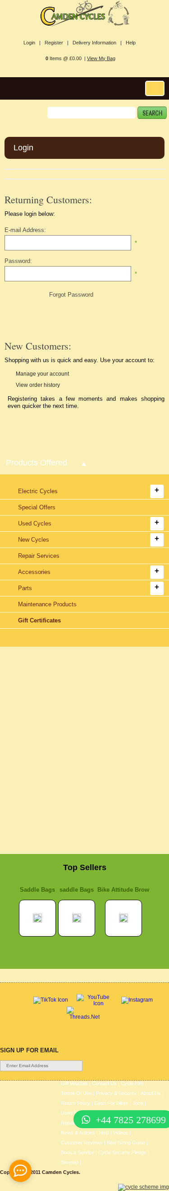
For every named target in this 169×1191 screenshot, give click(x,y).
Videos (120, 1132)
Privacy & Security (116, 1093)
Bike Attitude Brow (123, 889)
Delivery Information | (97, 42)
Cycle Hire (132, 1083)
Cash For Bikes (111, 1103)
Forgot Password (71, 294)
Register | (57, 42)
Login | (32, 42)
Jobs (137, 1103)
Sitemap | (71, 1162)
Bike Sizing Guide (126, 1142)
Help (131, 42)
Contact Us (104, 1083)
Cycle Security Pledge (122, 1152)
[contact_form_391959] (20, 1171)
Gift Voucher (74, 1083)
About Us (151, 1093)
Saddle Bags (37, 889)
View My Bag (101, 58)
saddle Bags (76, 889)
